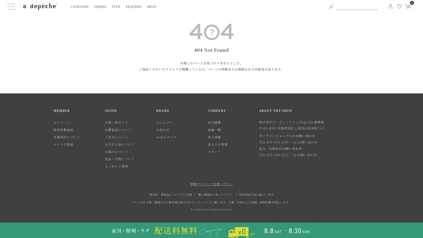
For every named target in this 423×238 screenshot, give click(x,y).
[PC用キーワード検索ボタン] (331, 6)
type (116, 6)
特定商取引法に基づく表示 (256, 194)
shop (151, 6)
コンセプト (164, 122)
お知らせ (162, 130)
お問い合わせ (307, 142)
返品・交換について (120, 159)
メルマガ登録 (63, 144)
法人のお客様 (218, 144)
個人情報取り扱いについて (215, 194)
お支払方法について (120, 144)
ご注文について (116, 137)
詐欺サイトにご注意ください (211, 184)
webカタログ (166, 137)
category (79, 6)
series (100, 6)
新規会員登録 (63, 130)
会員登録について (118, 130)
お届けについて (116, 151)
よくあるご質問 (116, 166)
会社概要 (214, 122)
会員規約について (67, 137)
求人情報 (214, 137)
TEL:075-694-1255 (274, 142)
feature (134, 6)
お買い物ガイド (116, 122)
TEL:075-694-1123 (273, 155)
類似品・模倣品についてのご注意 (170, 194)
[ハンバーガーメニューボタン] (11, 6)
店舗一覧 (214, 130)
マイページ (62, 122)
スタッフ (214, 151)
